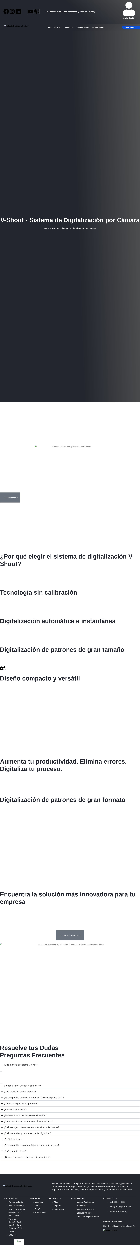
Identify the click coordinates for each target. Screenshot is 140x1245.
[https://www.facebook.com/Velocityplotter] (6, 11)
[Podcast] (37, 11)
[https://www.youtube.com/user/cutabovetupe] (30, 11)
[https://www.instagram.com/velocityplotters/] (12, 11)
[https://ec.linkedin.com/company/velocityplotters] (18, 11)
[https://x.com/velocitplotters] (24, 11)
